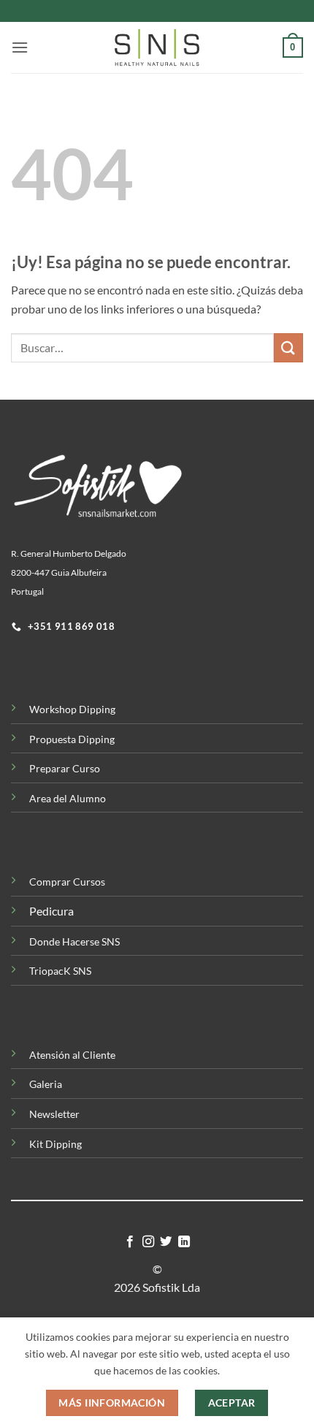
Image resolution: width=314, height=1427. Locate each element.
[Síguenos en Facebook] (130, 1242)
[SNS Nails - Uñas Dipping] (157, 47)
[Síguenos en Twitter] (166, 1242)
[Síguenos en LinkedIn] (184, 1242)
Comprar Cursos (67, 881)
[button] (19, 47)
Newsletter (54, 1114)
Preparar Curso (64, 768)
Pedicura (51, 911)
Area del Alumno (67, 798)
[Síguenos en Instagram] (148, 1242)
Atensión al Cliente (72, 1055)
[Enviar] (288, 347)
